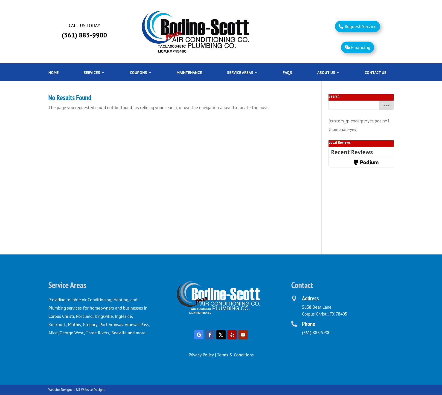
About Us (326, 73)
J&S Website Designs (90, 389)
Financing (360, 47)
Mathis (74, 324)
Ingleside (123, 316)
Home (53, 73)
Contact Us (376, 73)
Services (92, 73)
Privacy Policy (201, 355)
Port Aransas (111, 324)
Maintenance (189, 73)
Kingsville (104, 316)
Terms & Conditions (235, 355)
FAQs (287, 73)
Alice (53, 333)
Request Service (360, 26)
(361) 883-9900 (316, 332)
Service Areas (240, 73)
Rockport (57, 324)
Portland (84, 316)
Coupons (138, 73)
